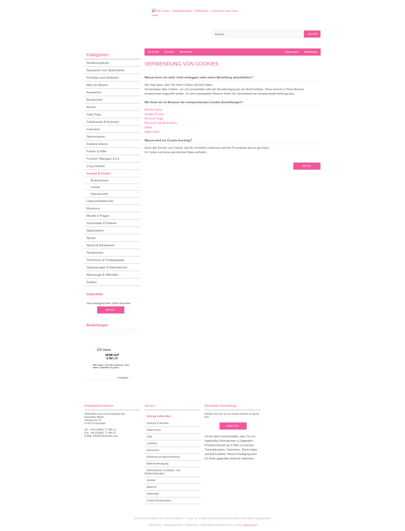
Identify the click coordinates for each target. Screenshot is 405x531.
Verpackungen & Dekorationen (106, 267)
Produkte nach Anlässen (102, 77)
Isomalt (95, 187)
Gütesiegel (153, 493)
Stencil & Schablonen (100, 245)
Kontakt (169, 51)
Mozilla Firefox (153, 109)
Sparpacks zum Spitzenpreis (105, 70)
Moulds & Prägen (97, 215)
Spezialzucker (99, 193)
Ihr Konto (153, 51)
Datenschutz (154, 429)
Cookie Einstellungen (159, 500)
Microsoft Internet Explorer (160, 122)
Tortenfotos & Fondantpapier (105, 260)
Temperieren (94, 252)
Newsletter (186, 51)
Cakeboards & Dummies (102, 121)
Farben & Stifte (96, 151)
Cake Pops (93, 114)
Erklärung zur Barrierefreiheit (163, 456)
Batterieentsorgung (158, 463)
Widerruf (151, 487)
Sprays (91, 237)
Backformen (94, 99)
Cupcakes (93, 129)
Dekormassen (95, 136)
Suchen (312, 34)
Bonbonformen (99, 180)
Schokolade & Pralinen (101, 223)
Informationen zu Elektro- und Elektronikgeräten (162, 472)
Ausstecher (93, 92)
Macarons (93, 208)
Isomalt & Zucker (98, 173)
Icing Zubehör (95, 166)
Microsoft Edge (153, 118)
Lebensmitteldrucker (100, 201)
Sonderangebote (97, 62)
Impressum (153, 450)
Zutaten (91, 282)
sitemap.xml (250, 525)
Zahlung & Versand (158, 423)
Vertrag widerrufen (159, 416)
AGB (149, 436)
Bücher (91, 107)
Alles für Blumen (97, 85)
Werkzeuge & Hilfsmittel (102, 274)
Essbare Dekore (97, 144)
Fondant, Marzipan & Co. (103, 158)
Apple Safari (151, 131)
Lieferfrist (152, 443)
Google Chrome (153, 114)
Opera (148, 127)
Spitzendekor (95, 230)
